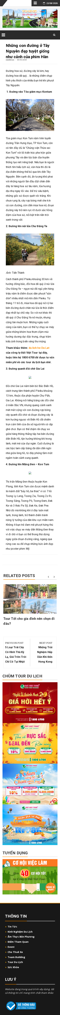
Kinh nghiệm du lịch (20, 931)
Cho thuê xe (15, 952)
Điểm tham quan (18, 941)
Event (11, 946)
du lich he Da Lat (39, 347)
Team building (16, 957)
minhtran (10, 59)
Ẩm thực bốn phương (21, 936)
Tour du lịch (15, 962)
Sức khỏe (13, 967)
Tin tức (12, 926)
